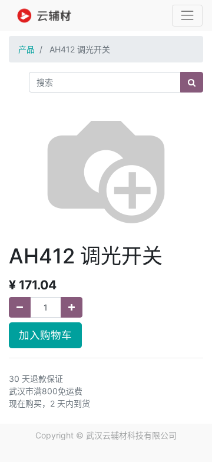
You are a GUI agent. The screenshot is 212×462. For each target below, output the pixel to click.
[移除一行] (20, 307)
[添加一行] (71, 307)
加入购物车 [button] (45, 335)
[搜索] (191, 82)
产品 (26, 49)
